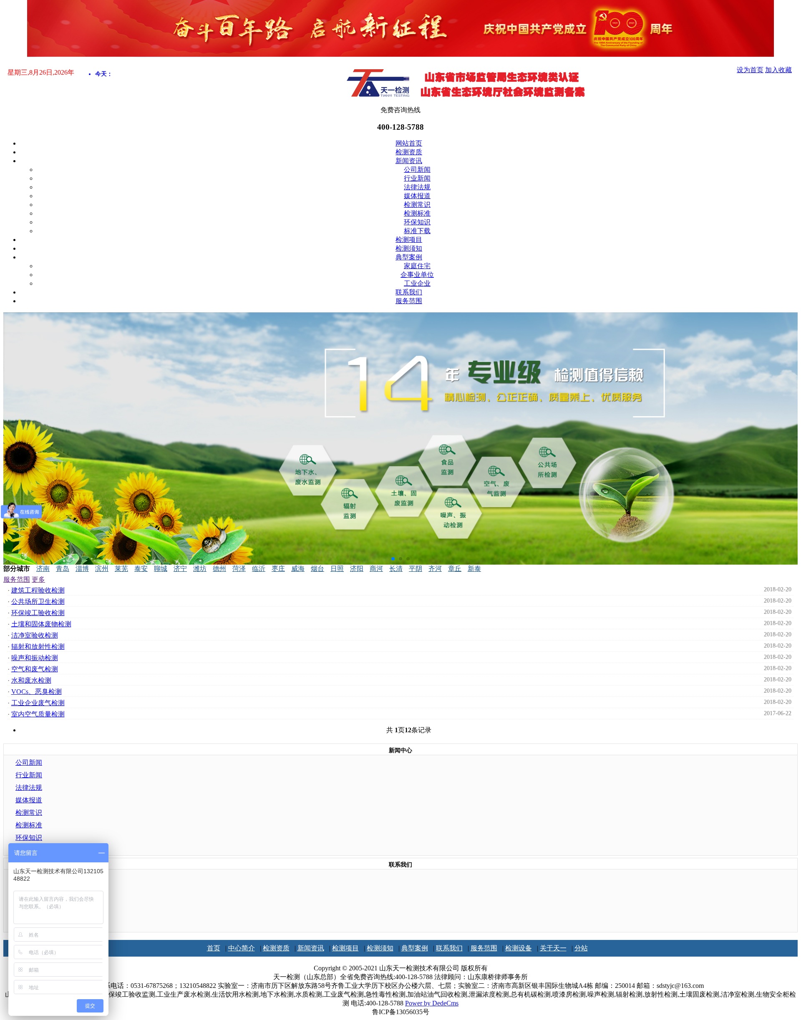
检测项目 (408, 239)
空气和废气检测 (34, 669)
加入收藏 (778, 69)
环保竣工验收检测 (38, 612)
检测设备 (518, 948)
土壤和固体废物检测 (41, 624)
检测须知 (408, 248)
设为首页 (750, 69)
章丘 (454, 568)
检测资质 (408, 152)
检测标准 (417, 213)
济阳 (356, 568)
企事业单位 (417, 274)
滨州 (101, 568)
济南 (43, 568)
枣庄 (278, 568)
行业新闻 (417, 178)
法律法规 (417, 187)
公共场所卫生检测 (38, 601)
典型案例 (408, 257)
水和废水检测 (31, 680)
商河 (376, 568)
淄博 (82, 568)
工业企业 (417, 283)
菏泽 (239, 568)
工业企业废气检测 (38, 702)
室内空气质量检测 (38, 714)
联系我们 (408, 292)
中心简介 (241, 948)
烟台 (317, 568)
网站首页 (408, 143)
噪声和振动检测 (34, 657)
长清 (396, 568)
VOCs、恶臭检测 (36, 691)
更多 (38, 579)
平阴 (415, 568)
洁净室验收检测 (34, 635)
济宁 (180, 568)
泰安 (141, 568)
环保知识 (417, 222)
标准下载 (417, 230)
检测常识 (417, 204)
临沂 (258, 568)
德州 (219, 568)
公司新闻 (417, 169)
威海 (298, 568)
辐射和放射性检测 (38, 646)
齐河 (435, 568)
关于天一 (553, 948)
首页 (213, 948)
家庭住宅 (417, 265)
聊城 (160, 568)
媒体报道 (417, 195)
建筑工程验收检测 (38, 590)
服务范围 (408, 300)
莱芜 (121, 568)
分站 (581, 948)
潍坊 (200, 568)
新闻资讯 (408, 160)
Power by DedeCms (431, 1003)
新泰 (474, 568)
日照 (337, 568)
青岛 (62, 568)
